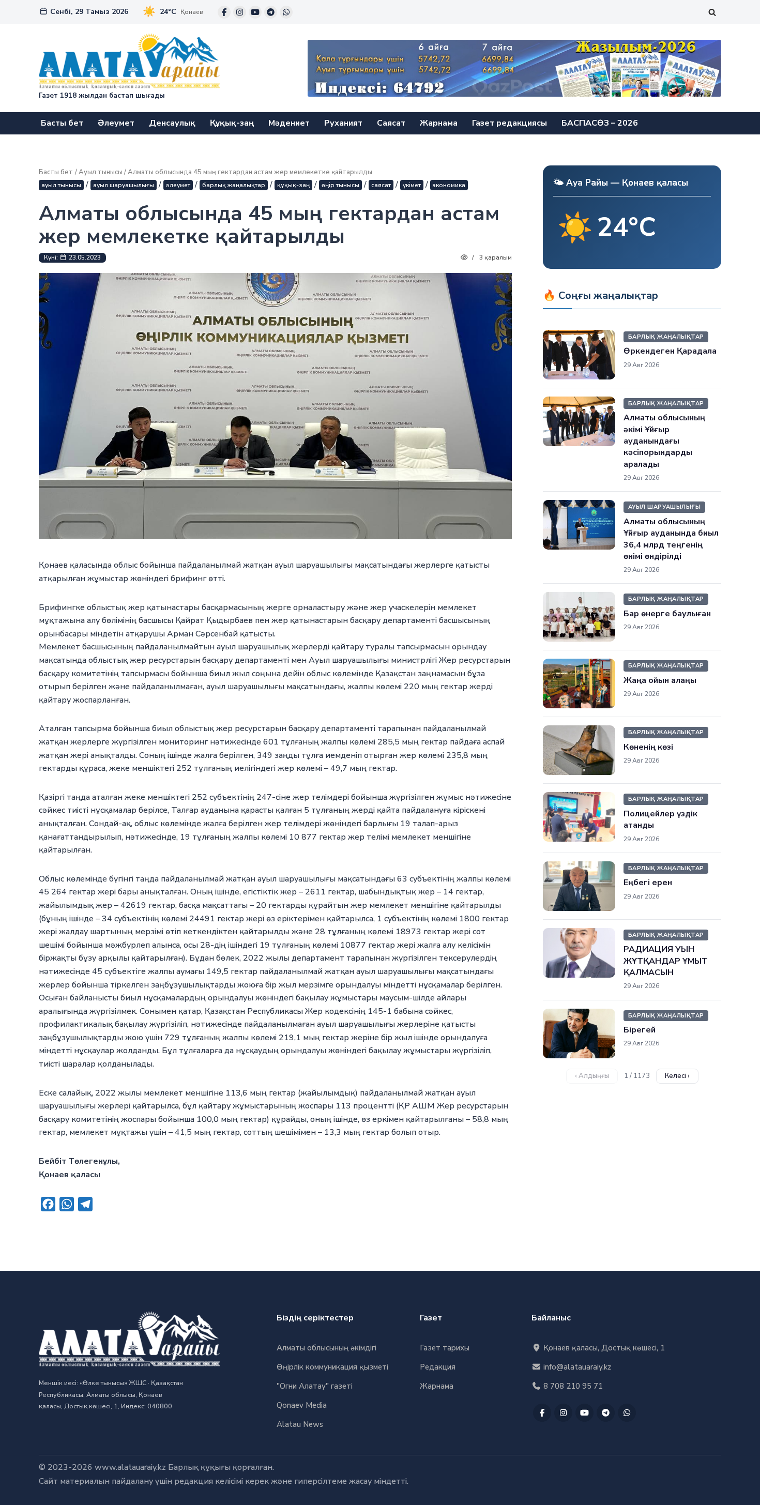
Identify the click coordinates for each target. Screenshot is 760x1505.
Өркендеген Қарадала (670, 351)
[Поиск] (712, 12)
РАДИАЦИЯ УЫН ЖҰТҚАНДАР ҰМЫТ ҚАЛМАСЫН (666, 961)
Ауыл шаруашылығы (123, 185)
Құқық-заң (232, 123)
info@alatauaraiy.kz (576, 1367)
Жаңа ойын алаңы (660, 680)
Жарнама (439, 123)
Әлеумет (116, 123)
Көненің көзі (648, 747)
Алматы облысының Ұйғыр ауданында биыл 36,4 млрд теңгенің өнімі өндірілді (671, 539)
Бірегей (640, 1030)
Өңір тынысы (340, 185)
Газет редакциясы (509, 123)
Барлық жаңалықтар (233, 185)
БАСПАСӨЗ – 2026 (599, 123)
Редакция (437, 1367)
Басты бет (62, 123)
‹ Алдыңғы (592, 1076)
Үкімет (412, 185)
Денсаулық (172, 123)
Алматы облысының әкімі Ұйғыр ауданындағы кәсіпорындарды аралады (664, 441)
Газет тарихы (444, 1348)
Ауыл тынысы (101, 172)
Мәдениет (289, 123)
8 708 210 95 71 (572, 1386)
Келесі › (677, 1076)
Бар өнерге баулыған (667, 613)
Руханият (343, 123)
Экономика (449, 185)
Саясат (391, 123)
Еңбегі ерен (648, 882)
